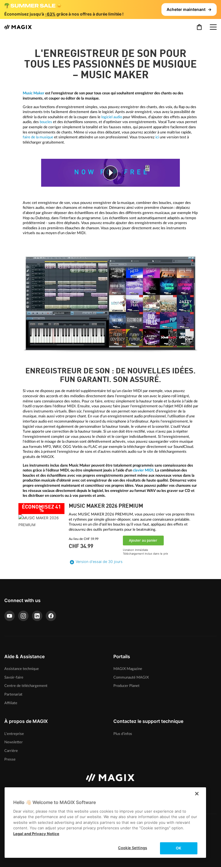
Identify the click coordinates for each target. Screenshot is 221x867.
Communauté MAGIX (131, 677)
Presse (10, 759)
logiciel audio (111, 117)
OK (178, 848)
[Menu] (213, 27)
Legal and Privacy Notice (36, 833)
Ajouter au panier (143, 541)
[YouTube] (9, 616)
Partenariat (13, 694)
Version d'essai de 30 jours (99, 561)
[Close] (196, 793)
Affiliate (10, 703)
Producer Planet (126, 686)
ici (157, 137)
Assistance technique (21, 669)
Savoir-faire (13, 677)
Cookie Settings (132, 847)
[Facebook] (51, 616)
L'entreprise (14, 734)
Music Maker (33, 93)
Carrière (11, 751)
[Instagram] (23, 616)
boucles (46, 122)
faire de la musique (38, 137)
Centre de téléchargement (25, 686)
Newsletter (13, 742)
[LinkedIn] (37, 616)
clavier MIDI (143, 470)
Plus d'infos (122, 734)
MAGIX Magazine (127, 669)
